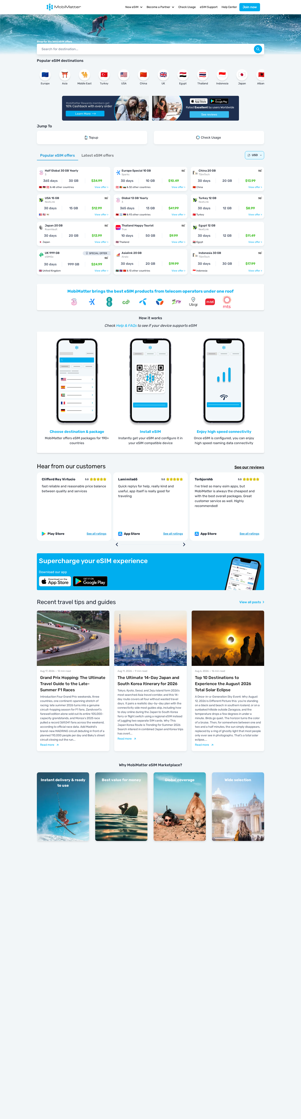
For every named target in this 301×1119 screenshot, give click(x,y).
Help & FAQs (126, 325)
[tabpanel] (150, 219)
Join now (250, 7)
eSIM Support (208, 7)
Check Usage (187, 7)
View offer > (101, 187)
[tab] (57, 155)
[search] (258, 49)
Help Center (229, 7)
